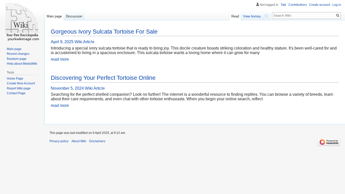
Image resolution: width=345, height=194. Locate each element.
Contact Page (16, 93)
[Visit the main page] (22, 20)
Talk (283, 5)
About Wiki (78, 141)
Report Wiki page (19, 88)
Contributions (297, 5)
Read (235, 16)
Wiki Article (84, 42)
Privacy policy (59, 141)
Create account (319, 5)
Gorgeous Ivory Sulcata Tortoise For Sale (104, 31)
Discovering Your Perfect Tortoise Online (103, 78)
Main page (54, 16)
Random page (17, 59)
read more (60, 59)
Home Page (15, 78)
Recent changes (18, 54)
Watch (266, 15)
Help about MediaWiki (22, 63)
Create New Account (21, 83)
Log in (336, 5)
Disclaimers (97, 141)
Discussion (74, 16)
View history (252, 16)
